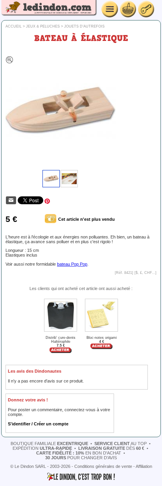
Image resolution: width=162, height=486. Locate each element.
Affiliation (144, 466)
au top (120, 443)
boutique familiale (49, 443)
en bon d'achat (78, 453)
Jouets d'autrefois (84, 26)
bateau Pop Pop (72, 264)
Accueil (14, 26)
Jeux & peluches (43, 26)
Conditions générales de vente (103, 466)
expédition (42, 448)
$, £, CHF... (145, 273)
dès (111, 448)
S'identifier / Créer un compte (38, 423)
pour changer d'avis (81, 457)
